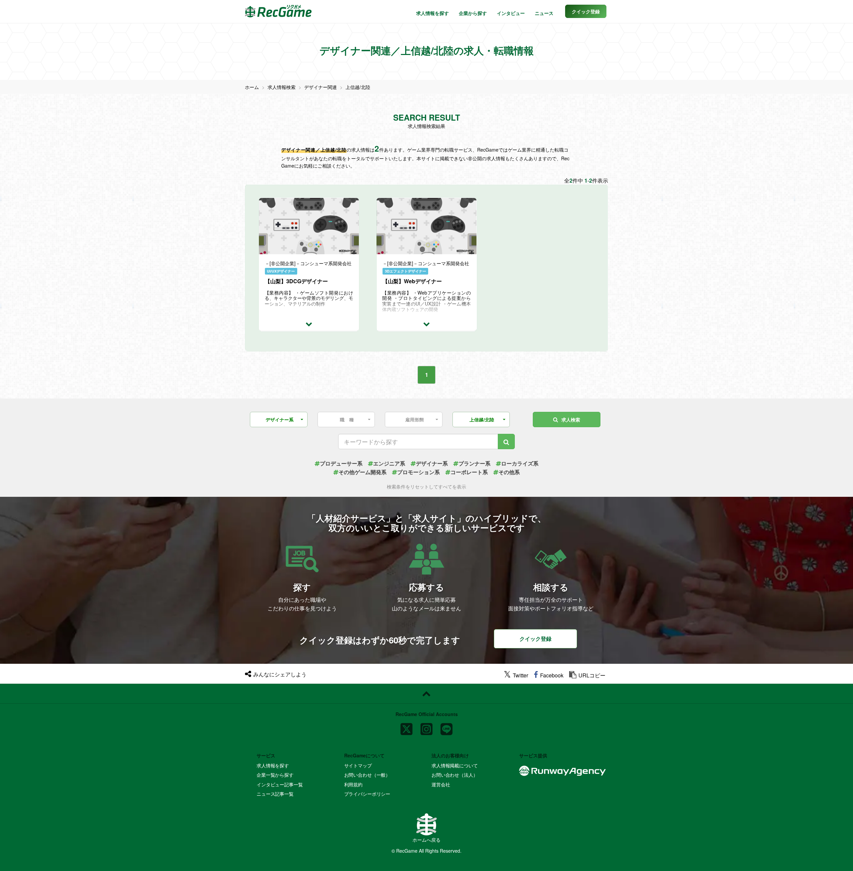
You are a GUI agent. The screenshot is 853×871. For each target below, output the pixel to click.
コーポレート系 (469, 472)
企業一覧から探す (275, 774)
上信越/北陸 (358, 87)
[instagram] (426, 726)
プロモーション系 (418, 472)
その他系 (509, 472)
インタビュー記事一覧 (280, 784)
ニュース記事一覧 (275, 793)
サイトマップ (358, 765)
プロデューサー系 (341, 463)
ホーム (252, 87)
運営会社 (440, 784)
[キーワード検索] (506, 441)
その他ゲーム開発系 (363, 472)
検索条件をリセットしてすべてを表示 (426, 486)
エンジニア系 (389, 463)
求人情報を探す (432, 13)
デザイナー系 (432, 463)
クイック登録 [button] (535, 638)
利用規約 (353, 784)
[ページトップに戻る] (426, 694)
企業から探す (473, 13)
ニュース (544, 13)
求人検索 (570, 419)
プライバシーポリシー (367, 793)
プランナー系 (474, 463)
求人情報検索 (282, 87)
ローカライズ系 (519, 463)
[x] (407, 726)
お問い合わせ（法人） (454, 774)
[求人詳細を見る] (309, 323)
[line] (446, 726)
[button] (585, 11)
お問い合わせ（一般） (367, 774)
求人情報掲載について (454, 765)
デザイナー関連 (320, 87)
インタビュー (511, 13)
